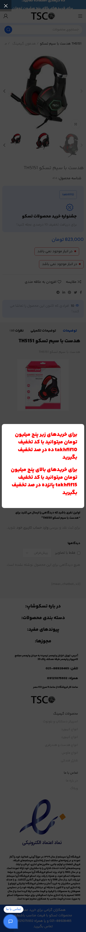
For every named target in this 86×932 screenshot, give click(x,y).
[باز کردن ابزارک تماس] (10, 921)
